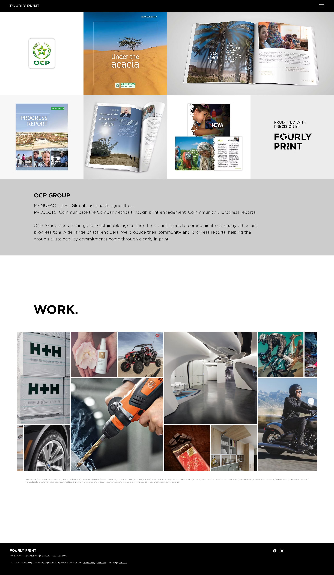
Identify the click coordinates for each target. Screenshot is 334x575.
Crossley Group (229, 479)
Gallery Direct (45, 479)
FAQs (53, 556)
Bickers (196, 479)
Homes (29, 482)
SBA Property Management (135, 482)
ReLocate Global (114, 482)
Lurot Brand (75, 482)
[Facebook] (274, 551)
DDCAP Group (245, 479)
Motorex (138, 479)
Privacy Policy (89, 563)
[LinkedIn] (281, 551)
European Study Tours (263, 479)
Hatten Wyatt (282, 479)
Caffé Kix (216, 479)
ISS (34, 482)
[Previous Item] (23, 401)
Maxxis (57, 479)
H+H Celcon (31, 479)
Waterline (174, 482)
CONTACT (62, 556)
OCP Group (99, 482)
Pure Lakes (66, 479)
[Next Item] (311, 401)
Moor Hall (88, 482)
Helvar (96, 479)
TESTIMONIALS (32, 556)
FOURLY (123, 563)
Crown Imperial (125, 479)
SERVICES (44, 556)
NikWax (146, 479)
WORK (20, 556)
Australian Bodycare (181, 479)
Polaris (76, 479)
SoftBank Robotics (159, 482)
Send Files (101, 563)
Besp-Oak (206, 479)
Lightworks (42, 482)
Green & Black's (108, 479)
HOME (13, 556)
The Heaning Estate (298, 479)
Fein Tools (87, 479)
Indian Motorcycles (160, 479)
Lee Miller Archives (59, 482)
